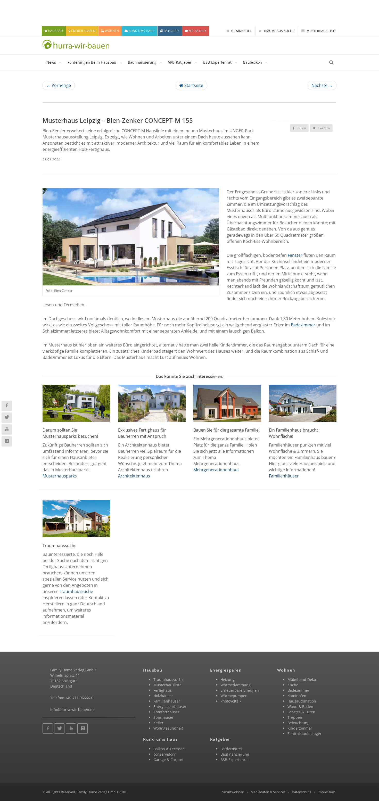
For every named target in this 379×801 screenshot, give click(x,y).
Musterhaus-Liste (321, 31)
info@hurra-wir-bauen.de (72, 709)
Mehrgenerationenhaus (216, 470)
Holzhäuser (163, 695)
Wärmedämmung (235, 684)
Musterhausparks (60, 476)
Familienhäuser (284, 476)
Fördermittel (231, 748)
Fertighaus (162, 690)
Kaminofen (296, 695)
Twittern (323, 128)
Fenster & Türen (301, 711)
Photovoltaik (230, 701)
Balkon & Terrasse (169, 748)
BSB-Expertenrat (217, 62)
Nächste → (322, 85)
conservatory (164, 754)
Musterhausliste (167, 684)
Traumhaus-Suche (278, 31)
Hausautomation (301, 701)
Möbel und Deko (301, 679)
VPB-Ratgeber (180, 62)
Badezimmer (303, 325)
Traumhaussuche (76, 591)
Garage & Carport (168, 759)
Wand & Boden (300, 706)
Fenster (295, 255)
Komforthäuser (166, 711)
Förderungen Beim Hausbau (92, 62)
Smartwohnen (233, 792)
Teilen (301, 128)
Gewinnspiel (240, 31)
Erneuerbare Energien (239, 690)
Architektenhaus (134, 476)
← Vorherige (58, 85)
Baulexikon (252, 62)
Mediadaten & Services (268, 792)
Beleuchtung (298, 722)
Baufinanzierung (142, 62)
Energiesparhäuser (169, 706)
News (51, 62)
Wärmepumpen (234, 695)
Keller (158, 722)
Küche (292, 684)
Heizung (227, 679)
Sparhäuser (163, 717)
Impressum (326, 792)
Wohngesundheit (168, 728)
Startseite (193, 85)
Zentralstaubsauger (304, 733)
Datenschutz (301, 792)
